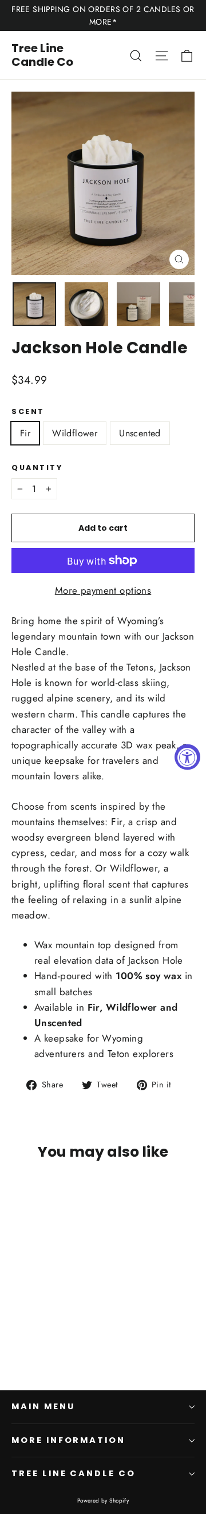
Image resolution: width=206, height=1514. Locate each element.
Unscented (140, 433)
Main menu (42, 1406)
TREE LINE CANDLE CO (73, 1473)
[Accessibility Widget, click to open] (187, 757)
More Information (68, 1440)
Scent (28, 411)
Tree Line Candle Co (42, 55)
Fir (25, 433)
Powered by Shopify (103, 1500)
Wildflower (74, 433)
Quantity (36, 467)
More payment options (103, 590)
